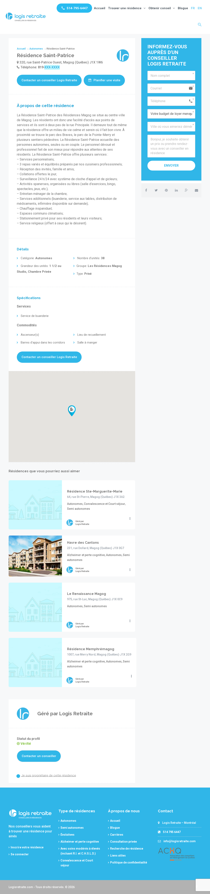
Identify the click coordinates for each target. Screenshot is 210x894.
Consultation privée (123, 841)
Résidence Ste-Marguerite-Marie (94, 491)
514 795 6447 (172, 832)
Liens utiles (118, 855)
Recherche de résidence (126, 848)
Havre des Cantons (83, 543)
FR (193, 8)
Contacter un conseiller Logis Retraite (49, 80)
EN (200, 8)
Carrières (116, 834)
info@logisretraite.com (179, 841)
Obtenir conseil (159, 8)
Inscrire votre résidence (27, 847)
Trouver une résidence (125, 8)
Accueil (99, 8)
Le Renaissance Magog (86, 594)
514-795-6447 (77, 8)
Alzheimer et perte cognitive (79, 841)
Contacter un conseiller (39, 756)
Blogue (183, 8)
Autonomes (68, 820)
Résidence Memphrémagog (90, 649)
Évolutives (67, 834)
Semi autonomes (72, 827)
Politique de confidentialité (128, 862)
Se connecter (20, 854)
